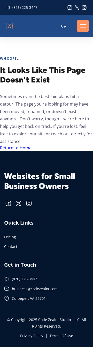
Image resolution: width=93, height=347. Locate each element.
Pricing (10, 236)
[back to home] (9, 26)
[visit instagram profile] (84, 7)
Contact (10, 246)
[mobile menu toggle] (83, 26)
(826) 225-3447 (24, 7)
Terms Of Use (61, 335)
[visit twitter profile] (77, 7)
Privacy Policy (31, 335)
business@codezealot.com (35, 288)
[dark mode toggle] (63, 26)
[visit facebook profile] (69, 7)
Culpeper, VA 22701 (29, 298)
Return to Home (16, 148)
